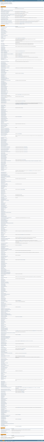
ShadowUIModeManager (3, 385)
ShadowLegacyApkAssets (3, 219)
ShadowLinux (2, 226)
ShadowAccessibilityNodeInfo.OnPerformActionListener (7, 10)
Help (12, 0)
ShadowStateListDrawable (4, 345)
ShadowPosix (2, 292)
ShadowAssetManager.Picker (4, 93)
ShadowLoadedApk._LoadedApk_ (4, 16)
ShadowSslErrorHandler (3, 344)
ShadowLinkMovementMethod (4, 225)
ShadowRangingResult (3, 300)
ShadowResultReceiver (3, 317)
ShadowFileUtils (2, 187)
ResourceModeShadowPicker (4, 45)
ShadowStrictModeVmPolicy (4, 350)
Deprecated (9, 0)
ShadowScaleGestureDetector (4, 318)
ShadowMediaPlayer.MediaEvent (4, 18)
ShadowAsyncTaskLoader (3, 97)
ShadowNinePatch (3, 261)
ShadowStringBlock (3, 351)
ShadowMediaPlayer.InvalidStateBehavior (5, 429)
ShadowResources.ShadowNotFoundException (6, 309)
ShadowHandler (2, 197)
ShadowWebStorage (3, 407)
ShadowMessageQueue (3, 252)
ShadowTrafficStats (3, 381)
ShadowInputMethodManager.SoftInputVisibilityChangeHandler (8, 14)
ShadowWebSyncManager (4, 408)
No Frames (10, 1)
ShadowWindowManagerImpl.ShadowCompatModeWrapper (7, 423)
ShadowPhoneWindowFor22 (4, 286)
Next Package (4, 1)
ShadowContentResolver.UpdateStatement (5, 151)
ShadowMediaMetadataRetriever (4, 239)
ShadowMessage (3, 251)
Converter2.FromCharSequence (4, 35)
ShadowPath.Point (3, 279)
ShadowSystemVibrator (3, 360)
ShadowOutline (2, 267)
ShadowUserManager (3, 392)
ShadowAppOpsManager (3, 79)
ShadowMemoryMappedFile (4, 250)
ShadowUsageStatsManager (4, 386)
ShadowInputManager (3, 206)
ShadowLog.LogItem (3, 233)
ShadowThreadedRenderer (4, 372)
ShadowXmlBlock (3, 424)
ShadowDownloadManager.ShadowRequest (5, 176)
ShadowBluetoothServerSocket (4, 118)
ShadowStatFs (2, 346)
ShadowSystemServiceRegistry (4, 359)
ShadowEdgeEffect (3, 179)
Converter (2, 29)
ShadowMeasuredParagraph (4, 236)
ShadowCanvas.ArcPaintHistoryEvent (5, 128)
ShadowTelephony (3, 366)
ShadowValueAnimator (3, 393)
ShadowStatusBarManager (4, 348)
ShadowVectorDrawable (3, 394)
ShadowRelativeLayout (3, 303)
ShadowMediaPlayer (3, 241)
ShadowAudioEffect (3, 98)
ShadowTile (2, 373)
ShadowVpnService (3, 405)
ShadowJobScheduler (3, 211)
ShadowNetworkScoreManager (4, 259)
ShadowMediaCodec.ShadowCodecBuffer (5, 238)
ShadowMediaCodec (3, 237)
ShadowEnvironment (3, 180)
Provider (2, 9)
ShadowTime (2, 375)
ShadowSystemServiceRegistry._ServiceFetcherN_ (6, 21)
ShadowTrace (2, 379)
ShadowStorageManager (3, 349)
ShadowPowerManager (3, 293)
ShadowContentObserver (3, 141)
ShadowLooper (2, 234)
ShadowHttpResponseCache (4, 198)
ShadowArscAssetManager (4, 87)
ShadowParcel (2, 276)
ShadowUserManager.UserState (4, 432)
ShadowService (2, 325)
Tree (6, 0)
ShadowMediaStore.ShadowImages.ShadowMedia (6, 249)
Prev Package (1, 1)
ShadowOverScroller (3, 268)
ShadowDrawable (3, 177)
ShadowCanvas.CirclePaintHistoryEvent (5, 129)
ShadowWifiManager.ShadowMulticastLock (5, 415)
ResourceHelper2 (3, 44)
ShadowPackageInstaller (3, 269)
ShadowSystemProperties (4, 358)
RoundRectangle (2, 46)
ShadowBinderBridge (3, 107)
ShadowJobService (3, 213)
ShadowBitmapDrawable (3, 109)
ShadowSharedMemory (3, 330)
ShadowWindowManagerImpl (4, 422)
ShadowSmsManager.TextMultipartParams (5, 337)
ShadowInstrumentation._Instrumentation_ (5, 15)
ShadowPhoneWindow (3, 285)
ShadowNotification (3, 262)
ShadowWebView (3, 409)
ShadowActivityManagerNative (4, 64)
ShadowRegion (2, 302)
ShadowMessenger (3, 253)
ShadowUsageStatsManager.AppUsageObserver (6, 387)
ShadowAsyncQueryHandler (4, 94)
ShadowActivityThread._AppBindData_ (5, 12)
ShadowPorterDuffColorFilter (4, 291)
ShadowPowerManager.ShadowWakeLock (5, 294)
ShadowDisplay (2, 170)
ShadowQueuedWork (3, 299)
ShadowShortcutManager (3, 333)
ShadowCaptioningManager (4, 133)
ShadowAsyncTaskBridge (3, 96)
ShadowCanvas (2, 127)
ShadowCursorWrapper (3, 162)
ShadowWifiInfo (2, 413)
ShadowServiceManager (3, 326)
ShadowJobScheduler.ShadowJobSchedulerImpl (6, 212)
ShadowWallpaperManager (4, 406)
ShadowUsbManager (3, 391)
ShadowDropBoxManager (3, 178)
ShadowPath (2, 278)
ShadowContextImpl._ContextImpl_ (5, 13)
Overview (1, 0)
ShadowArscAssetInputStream (4, 86)
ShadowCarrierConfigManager (4, 134)
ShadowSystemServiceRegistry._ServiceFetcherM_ (6, 20)
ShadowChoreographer (3, 135)
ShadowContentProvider (3, 142)
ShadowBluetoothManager (4, 117)
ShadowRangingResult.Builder (4, 301)
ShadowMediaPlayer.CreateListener (5, 17)
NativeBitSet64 (2, 40)
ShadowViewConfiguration (4, 400)
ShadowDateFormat (3, 164)
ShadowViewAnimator (3, 399)
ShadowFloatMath (3, 190)
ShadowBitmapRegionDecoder (4, 111)
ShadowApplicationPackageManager (5, 78)
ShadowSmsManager (3, 335)
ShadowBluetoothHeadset (4, 116)
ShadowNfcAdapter (3, 260)
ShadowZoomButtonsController (4, 425)
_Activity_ (2, 8)
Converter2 (2, 34)
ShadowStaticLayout (3, 347)
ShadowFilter (2, 188)
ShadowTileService (3, 374)
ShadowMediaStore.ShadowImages (5, 248)
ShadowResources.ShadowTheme (4, 310)
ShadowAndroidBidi (3, 71)
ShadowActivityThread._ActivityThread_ (5, 11)
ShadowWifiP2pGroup (3, 417)
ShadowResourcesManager (4, 315)
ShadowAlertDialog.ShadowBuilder (4, 70)
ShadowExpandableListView (4, 186)
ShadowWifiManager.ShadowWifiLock (5, 416)
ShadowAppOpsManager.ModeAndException (5, 80)
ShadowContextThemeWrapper (4, 154)
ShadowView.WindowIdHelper (4, 398)
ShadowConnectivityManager (4, 140)
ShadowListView (2, 228)
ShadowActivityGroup (3, 62)
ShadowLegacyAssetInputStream (4, 220)
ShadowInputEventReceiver (4, 205)
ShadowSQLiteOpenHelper (4, 343)
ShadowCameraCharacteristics (4, 125)
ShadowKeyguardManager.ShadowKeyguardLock (6, 217)
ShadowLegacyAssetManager (4, 221)
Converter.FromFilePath (3, 33)
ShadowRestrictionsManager (4, 316)
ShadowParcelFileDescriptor (4, 277)
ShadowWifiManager (3, 414)
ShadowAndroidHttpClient (4, 72)
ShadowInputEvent (3, 204)
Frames (8, 1)
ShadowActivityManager (3, 63)
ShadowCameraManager (3, 126)
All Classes (13, 1)
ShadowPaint (2, 275)
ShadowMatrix (2, 235)
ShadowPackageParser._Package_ (4, 19)
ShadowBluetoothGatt (3, 115)
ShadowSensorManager (3, 324)
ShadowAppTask (2, 81)
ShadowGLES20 (2, 194)
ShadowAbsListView (3, 47)
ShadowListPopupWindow (3, 227)
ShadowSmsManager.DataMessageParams (5, 336)
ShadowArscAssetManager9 (4, 88)
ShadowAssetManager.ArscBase (4, 92)
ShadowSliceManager (3, 334)
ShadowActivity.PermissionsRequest (5, 61)
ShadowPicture (2, 287)
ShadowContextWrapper (3, 155)
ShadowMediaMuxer (3, 240)
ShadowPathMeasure (3, 280)
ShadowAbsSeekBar (3, 48)
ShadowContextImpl (3, 153)
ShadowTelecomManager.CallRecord (5, 365)
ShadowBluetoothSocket (3, 119)
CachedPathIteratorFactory (4, 27)
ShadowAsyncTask (3, 95)
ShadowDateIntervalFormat (4, 165)
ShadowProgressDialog (3, 298)
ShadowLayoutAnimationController (4, 218)
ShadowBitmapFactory (3, 110)
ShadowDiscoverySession (3, 169)
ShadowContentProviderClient (4, 143)
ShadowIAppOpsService (3, 199)
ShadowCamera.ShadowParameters (5, 123)
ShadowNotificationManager (4, 263)
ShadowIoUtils (2, 210)
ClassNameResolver (3, 28)
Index (10, 0)
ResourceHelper (2, 43)
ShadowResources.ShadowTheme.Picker (5, 311)
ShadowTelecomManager (3, 364)
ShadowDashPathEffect (3, 163)
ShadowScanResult (3, 319)
